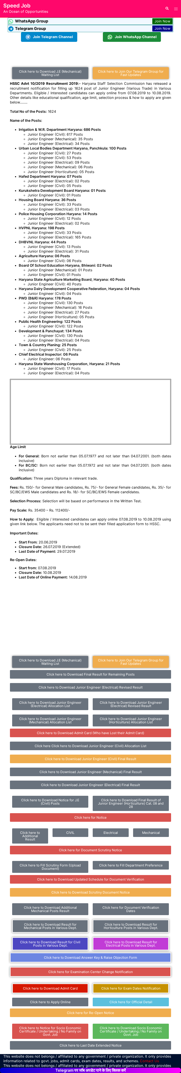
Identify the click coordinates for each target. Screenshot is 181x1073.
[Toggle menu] (176, 8)
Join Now (162, 21)
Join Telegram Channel (53, 37)
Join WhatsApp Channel (135, 37)
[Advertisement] (90, 52)
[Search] (167, 8)
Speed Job (16, 5)
